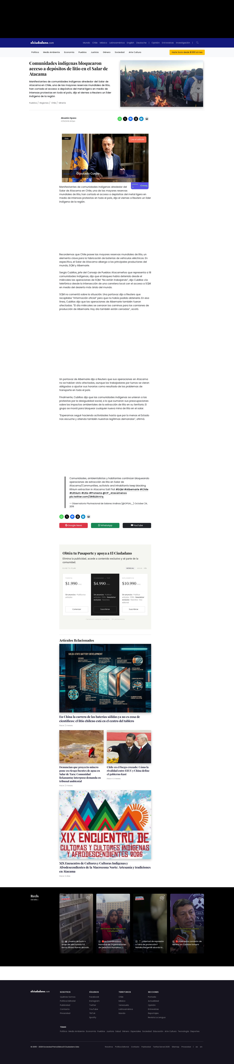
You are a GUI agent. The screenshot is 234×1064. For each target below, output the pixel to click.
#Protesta (95, 493)
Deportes (194, 1031)
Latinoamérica (117, 42)
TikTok (92, 1013)
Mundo (86, 42)
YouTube (138, 525)
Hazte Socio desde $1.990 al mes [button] (187, 52)
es (197, 1047)
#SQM (119, 489)
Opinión (156, 42)
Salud (118, 1031)
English (130, 42)
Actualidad (153, 1001)
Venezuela (124, 1005)
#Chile (144, 489)
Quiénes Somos (67, 997)
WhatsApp (106, 525)
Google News (74, 525)
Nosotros (109, 1047)
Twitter (92, 1005)
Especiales (136, 1031)
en (201, 1047)
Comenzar (76, 609)
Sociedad (119, 52)
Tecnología (183, 1031)
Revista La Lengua (156, 1017)
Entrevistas (168, 42)
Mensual (130, 568)
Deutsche (141, 42)
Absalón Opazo (68, 118)
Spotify (92, 1017)
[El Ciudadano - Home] (42, 43)
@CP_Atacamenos (115, 493)
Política (35, 52)
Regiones (44, 103)
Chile (95, 42)
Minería (62, 103)
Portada (152, 997)
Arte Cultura (135, 52)
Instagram (94, 1001)
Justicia (95, 52)
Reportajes (153, 1013)
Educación (158, 1031)
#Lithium (75, 493)
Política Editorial (67, 1001)
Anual (142, 568)
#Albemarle (131, 489)
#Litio (84, 493)
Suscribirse (105, 609)
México (103, 42)
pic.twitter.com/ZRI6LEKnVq (86, 496)
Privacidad (65, 1013)
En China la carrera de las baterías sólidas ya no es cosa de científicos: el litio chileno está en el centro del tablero (99, 719)
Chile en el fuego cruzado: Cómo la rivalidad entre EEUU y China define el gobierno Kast (128, 770)
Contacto (65, 1009)
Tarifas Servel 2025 (161, 1047)
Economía (69, 52)
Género (106, 52)
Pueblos (83, 52)
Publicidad (65, 1005)
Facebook (94, 997)
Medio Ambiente (51, 52)
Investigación (183, 42)
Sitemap (175, 1047)
